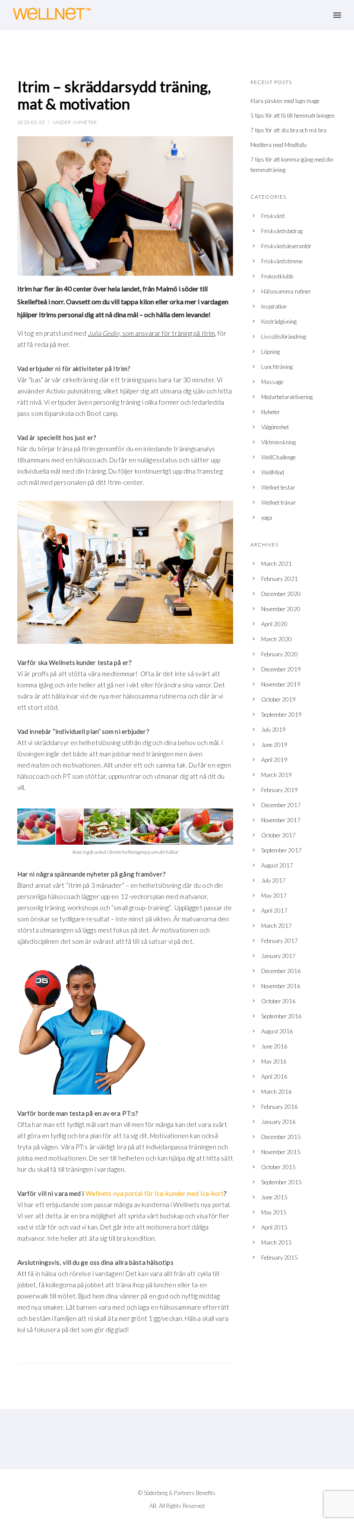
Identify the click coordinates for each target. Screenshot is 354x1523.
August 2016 (277, 1031)
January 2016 (278, 1121)
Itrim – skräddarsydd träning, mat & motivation (114, 95)
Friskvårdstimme (282, 261)
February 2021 (279, 578)
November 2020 (280, 608)
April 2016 (274, 1076)
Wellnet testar (278, 487)
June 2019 (274, 744)
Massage (272, 381)
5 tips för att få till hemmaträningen (292, 115)
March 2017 (276, 925)
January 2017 (278, 955)
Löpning (270, 351)
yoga (266, 517)
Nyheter (85, 122)
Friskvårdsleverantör (286, 246)
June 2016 (274, 1046)
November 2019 (280, 684)
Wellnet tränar (278, 502)
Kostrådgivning (279, 321)
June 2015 (274, 1197)
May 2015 (274, 1212)
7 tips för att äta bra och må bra (288, 130)
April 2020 (274, 624)
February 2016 (279, 1106)
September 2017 (281, 850)
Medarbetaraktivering (287, 396)
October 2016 (278, 1001)
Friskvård (272, 215)
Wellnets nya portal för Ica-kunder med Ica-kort (154, 1193)
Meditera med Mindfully (278, 144)
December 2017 (281, 805)
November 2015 (280, 1151)
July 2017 (273, 880)
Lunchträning (277, 366)
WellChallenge (278, 457)
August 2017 (277, 865)
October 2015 (278, 1167)
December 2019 (281, 669)
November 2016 (280, 986)
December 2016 (281, 970)
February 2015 (279, 1257)
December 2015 (281, 1136)
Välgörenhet (275, 427)
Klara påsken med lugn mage (284, 100)
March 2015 (276, 1242)
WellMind (272, 472)
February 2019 (279, 789)
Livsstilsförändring (283, 336)
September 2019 (281, 714)
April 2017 (274, 910)
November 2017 (280, 820)
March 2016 (276, 1091)
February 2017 (279, 940)
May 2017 (274, 895)
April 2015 (274, 1227)
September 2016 (281, 1016)
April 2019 (274, 759)
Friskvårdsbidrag (282, 231)
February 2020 (279, 654)
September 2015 (281, 1182)
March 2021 (276, 563)
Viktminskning (278, 442)
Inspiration (274, 306)
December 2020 (281, 593)
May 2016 (274, 1061)
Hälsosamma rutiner (286, 291)
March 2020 (276, 639)
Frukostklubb (277, 276)
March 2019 (276, 774)
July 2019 (273, 729)
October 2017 (278, 835)
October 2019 (278, 699)
